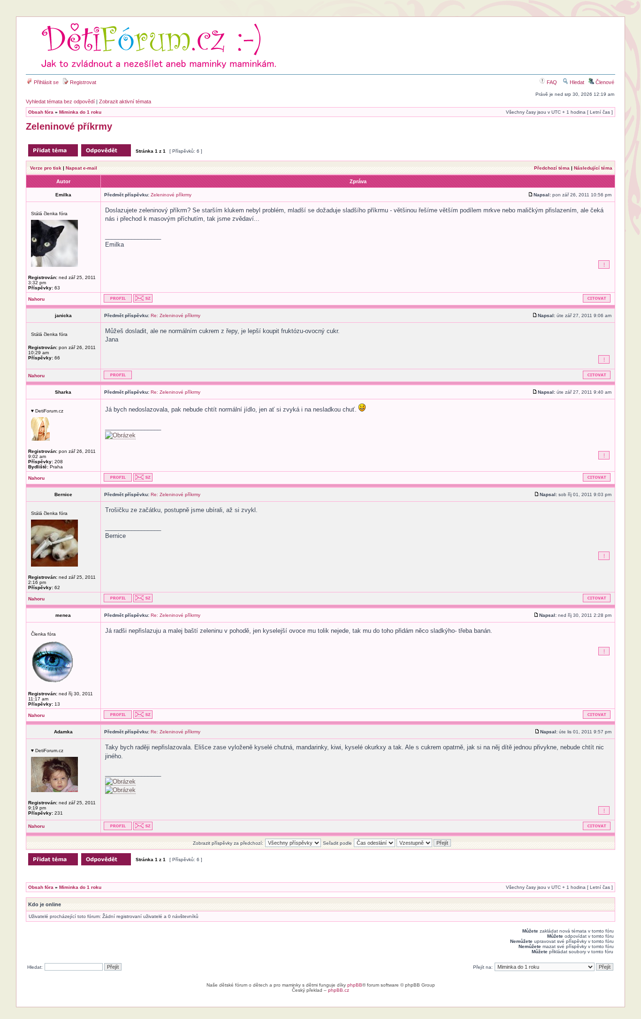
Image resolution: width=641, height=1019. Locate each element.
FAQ (551, 82)
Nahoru (36, 299)
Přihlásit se (45, 82)
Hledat (576, 82)
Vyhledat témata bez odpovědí (60, 101)
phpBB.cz (338, 990)
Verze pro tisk (45, 168)
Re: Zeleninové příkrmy (175, 315)
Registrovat (82, 82)
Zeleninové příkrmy (69, 126)
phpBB (354, 985)
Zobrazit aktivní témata (125, 101)
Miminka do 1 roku (80, 112)
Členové (604, 82)
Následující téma (593, 168)
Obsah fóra (40, 112)
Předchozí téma (552, 168)
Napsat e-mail (81, 168)
